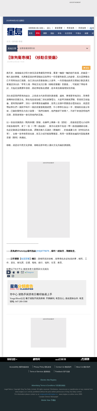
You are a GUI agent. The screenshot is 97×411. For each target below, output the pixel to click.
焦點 (52, 33)
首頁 (30, 33)
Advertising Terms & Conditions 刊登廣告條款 (48, 385)
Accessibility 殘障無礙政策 (19, 367)
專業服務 (70, 27)
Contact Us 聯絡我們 (63, 367)
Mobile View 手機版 (48, 400)
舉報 (87, 68)
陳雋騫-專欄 (17, 41)
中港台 (78, 33)
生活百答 (68, 33)
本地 (59, 33)
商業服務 (82, 27)
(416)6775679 (42, 250)
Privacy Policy (39, 367)
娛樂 (86, 33)
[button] (91, 29)
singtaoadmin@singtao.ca (48, 394)
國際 (45, 33)
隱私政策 (47, 367)
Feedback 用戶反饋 (62, 371)
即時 (38, 33)
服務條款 (47, 371)
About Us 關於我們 (83, 367)
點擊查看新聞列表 (27, 48)
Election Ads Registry (48, 380)
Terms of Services (37, 371)
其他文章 (12, 48)
